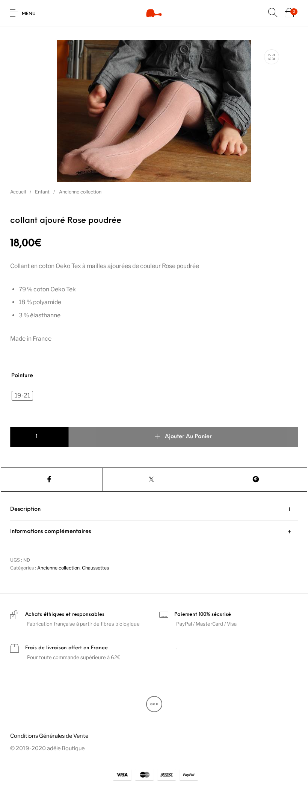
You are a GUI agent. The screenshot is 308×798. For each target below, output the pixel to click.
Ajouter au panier (188, 437)
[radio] (22, 395)
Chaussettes (95, 568)
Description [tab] (25, 509)
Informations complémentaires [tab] (50, 532)
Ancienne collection (80, 192)
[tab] (154, 509)
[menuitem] (49, 736)
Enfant (42, 192)
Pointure (22, 376)
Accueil (18, 192)
